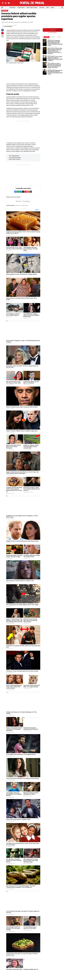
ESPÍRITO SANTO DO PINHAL (31, 7)
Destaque (18, 205)
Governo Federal (24, 205)
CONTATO (52, 7)
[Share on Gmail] (28, 192)
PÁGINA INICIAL (13, 7)
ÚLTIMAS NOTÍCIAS (21, 7)
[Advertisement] (23, 74)
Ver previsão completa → (52, 32)
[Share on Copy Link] (31, 192)
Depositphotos (20, 62)
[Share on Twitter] (23, 192)
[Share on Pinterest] (25, 192)
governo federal (11, 30)
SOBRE (47, 7)
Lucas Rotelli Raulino (8, 26)
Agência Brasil (15, 155)
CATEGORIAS (41, 7)
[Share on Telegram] (20, 192)
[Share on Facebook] (15, 192)
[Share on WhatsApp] (18, 192)
